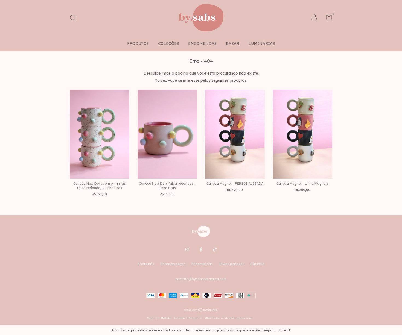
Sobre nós (146, 264)
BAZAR (232, 43)
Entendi (285, 330)
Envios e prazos (231, 264)
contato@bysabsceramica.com (201, 279)
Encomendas (202, 264)
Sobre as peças (172, 264)
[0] (327, 18)
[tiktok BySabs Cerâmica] (214, 249)
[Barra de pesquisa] (75, 18)
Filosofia (257, 264)
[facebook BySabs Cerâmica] (201, 249)
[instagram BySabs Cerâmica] (187, 249)
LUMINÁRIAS (262, 43)
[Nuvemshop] (201, 310)
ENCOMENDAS (202, 43)
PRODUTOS (138, 43)
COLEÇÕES (168, 43)
